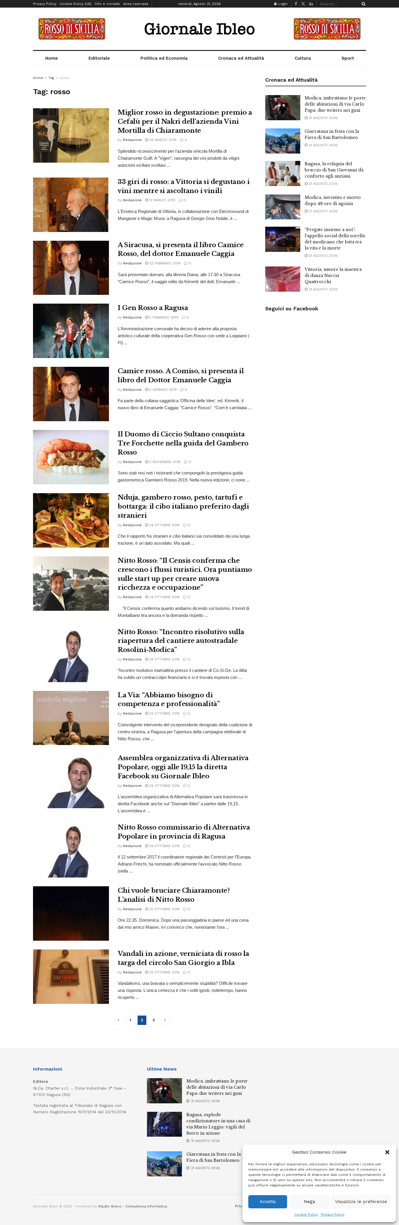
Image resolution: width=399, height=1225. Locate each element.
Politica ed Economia (164, 58)
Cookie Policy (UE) (75, 4)
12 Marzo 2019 (161, 200)
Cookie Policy (306, 1214)
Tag (51, 78)
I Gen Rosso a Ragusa (153, 308)
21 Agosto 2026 (323, 118)
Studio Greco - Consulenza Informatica (132, 1206)
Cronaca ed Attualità (241, 58)
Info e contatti (107, 4)
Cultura (303, 58)
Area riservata (135, 4)
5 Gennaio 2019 (162, 390)
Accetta (268, 1201)
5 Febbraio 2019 (163, 317)
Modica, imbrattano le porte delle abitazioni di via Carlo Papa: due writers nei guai (335, 104)
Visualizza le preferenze (361, 1201)
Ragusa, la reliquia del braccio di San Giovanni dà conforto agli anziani (334, 170)
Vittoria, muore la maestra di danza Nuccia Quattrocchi (333, 275)
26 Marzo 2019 (162, 140)
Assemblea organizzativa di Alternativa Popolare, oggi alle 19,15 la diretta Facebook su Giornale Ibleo (183, 767)
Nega (309, 1201)
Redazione (132, 140)
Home (51, 58)
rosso (64, 78)
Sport (347, 58)
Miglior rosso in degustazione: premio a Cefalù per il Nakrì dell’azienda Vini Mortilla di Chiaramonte (185, 122)
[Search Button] (362, 4)
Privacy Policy (332, 1214)
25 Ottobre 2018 (164, 909)
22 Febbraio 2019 (164, 263)
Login (282, 4)
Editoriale (99, 58)
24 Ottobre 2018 (164, 525)
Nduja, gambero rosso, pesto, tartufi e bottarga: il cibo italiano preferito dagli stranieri (183, 506)
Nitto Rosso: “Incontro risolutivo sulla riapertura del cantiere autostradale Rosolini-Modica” (181, 641)
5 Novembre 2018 (164, 462)
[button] (387, 1152)
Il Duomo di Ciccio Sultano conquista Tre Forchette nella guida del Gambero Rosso (183, 443)
